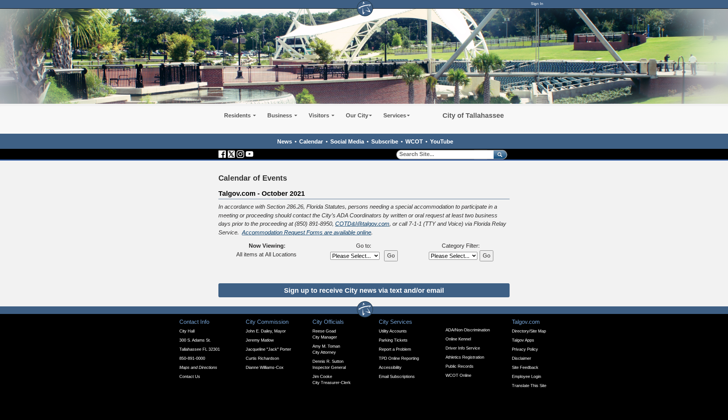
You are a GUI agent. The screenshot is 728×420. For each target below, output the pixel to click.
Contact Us (189, 376)
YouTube (441, 141)
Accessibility (390, 367)
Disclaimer (521, 358)
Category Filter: (461, 245)
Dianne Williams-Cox (265, 367)
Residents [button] (238, 115)
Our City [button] (357, 115)
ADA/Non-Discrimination (468, 330)
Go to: (363, 245)
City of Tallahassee (473, 115)
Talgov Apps (523, 340)
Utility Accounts (393, 331)
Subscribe (384, 141)
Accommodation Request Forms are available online (306, 232)
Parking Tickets (393, 340)
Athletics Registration (465, 357)
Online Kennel (458, 339)
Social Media (347, 141)
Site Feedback (525, 367)
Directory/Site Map (529, 331)
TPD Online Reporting (399, 358)
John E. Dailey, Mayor (266, 331)
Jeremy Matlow (260, 340)
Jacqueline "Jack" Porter (268, 349)
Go (391, 255)
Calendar (311, 141)
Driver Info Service (463, 348)
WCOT (414, 141)
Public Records (460, 366)
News (284, 141)
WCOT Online (458, 375)
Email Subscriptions (397, 376)
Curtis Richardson (262, 358)
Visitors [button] (320, 115)
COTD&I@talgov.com (362, 223)
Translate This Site (529, 385)
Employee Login (526, 376)
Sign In (537, 4)
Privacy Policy (525, 349)
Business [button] (280, 115)
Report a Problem (395, 349)
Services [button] (394, 115)
